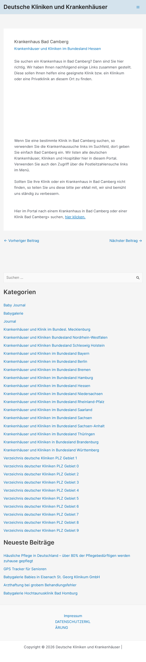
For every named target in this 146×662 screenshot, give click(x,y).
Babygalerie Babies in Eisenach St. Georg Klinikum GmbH (52, 577)
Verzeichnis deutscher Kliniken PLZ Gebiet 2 (41, 474)
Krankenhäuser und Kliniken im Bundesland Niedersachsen (53, 394)
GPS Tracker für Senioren (25, 569)
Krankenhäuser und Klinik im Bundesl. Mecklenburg (47, 329)
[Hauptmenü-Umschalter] (138, 6)
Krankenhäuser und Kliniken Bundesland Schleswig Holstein (54, 345)
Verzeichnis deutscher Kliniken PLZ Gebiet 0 (41, 466)
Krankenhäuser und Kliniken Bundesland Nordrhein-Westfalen (56, 337)
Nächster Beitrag (126, 240)
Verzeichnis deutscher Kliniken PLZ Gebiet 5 (41, 498)
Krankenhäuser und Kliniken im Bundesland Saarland (48, 410)
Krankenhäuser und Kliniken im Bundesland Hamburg (48, 378)
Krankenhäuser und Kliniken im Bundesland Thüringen (49, 434)
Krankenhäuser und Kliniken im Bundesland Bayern (46, 353)
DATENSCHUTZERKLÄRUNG (72, 625)
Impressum (73, 616)
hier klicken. (75, 217)
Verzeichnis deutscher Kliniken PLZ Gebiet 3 (41, 482)
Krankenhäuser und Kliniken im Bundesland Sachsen (48, 418)
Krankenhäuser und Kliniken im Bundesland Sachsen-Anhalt (54, 426)
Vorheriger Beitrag (21, 240)
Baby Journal (14, 305)
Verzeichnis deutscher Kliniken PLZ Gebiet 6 (41, 506)
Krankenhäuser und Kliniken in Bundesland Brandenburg (51, 442)
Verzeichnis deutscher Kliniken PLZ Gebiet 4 (41, 490)
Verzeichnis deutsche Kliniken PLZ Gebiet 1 (40, 458)
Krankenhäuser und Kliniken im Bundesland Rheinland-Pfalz (54, 402)
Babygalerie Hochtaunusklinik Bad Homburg (40, 593)
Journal (10, 321)
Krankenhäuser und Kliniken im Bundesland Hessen (47, 386)
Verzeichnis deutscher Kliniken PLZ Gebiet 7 (41, 514)
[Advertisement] (73, 113)
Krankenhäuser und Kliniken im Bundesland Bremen (47, 370)
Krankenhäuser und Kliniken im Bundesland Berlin (45, 361)
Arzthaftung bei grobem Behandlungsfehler (40, 585)
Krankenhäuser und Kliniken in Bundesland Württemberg (51, 450)
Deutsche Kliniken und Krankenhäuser (56, 6)
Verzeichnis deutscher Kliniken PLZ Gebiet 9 (41, 530)
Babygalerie (13, 313)
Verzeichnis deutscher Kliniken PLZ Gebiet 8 (41, 522)
